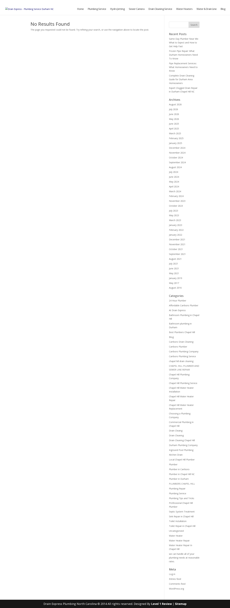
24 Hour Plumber (177, 300)
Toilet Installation (178, 521)
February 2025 (176, 138)
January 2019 (175, 278)
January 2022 (175, 234)
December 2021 (177, 239)
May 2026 (174, 118)
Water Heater (176, 535)
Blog (223, 9)
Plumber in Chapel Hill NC (182, 474)
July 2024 (173, 171)
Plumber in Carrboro (179, 469)
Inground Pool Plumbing (181, 450)
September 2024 (177, 162)
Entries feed (175, 578)
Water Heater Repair (179, 540)
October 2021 (176, 249)
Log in (172, 574)
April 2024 (174, 186)
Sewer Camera (136, 9)
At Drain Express (177, 310)
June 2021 (174, 268)
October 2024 (176, 157)
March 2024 (175, 191)
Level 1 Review (161, 604)
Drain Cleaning (176, 435)
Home (80, 9)
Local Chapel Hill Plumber (182, 459)
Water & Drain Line (207, 9)
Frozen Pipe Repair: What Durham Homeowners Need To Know (183, 55)
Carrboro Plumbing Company (183, 351)
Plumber (173, 464)
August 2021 (175, 258)
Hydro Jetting (117, 9)
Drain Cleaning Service (160, 9)
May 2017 (174, 283)
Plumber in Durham (179, 478)
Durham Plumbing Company (183, 445)
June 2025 (174, 123)
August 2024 (175, 167)
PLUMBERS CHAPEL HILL (182, 483)
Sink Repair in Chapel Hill (181, 516)
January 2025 (175, 143)
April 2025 (174, 128)
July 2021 (173, 263)
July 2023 (173, 210)
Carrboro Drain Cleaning (181, 341)
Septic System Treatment (182, 511)
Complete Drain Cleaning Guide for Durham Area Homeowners (181, 79)
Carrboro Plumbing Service (182, 356)
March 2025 (175, 133)
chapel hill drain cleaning (181, 361)
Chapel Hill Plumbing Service (183, 383)
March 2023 (175, 220)
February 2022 (176, 229)
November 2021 (177, 244)
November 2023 (177, 200)
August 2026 (175, 104)
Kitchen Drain (176, 454)
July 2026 (173, 109)
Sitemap (181, 604)
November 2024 (177, 152)
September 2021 (177, 254)
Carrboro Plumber (178, 346)
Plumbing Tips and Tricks (181, 498)
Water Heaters (184, 9)
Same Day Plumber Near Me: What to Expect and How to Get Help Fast (184, 42)
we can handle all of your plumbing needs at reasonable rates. (184, 557)
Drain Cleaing (175, 430)
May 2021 (174, 273)
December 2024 (177, 147)
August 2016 (175, 287)
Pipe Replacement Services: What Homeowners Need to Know (183, 67)
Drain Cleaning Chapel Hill (182, 440)
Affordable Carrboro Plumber (183, 305)
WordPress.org (176, 588)
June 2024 (174, 176)
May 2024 (174, 181)
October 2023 (176, 205)
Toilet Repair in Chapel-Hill (182, 525)
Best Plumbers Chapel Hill (182, 332)
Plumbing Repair (177, 488)
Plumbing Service (97, 9)
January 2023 (175, 225)
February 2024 (176, 196)
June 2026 (174, 114)
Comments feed (177, 583)
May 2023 (174, 215)
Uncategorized (176, 530)
